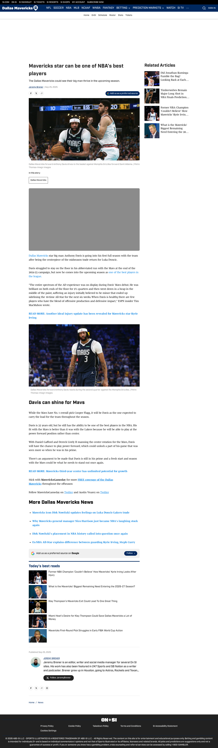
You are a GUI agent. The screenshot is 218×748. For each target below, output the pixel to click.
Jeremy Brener (36, 87)
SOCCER (58, 8)
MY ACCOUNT (78, 2)
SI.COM (5, 2)
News (40, 703)
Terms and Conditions (130, 726)
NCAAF (86, 8)
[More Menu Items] (187, 8)
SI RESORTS (52, 2)
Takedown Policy (100, 726)
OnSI (94, 15)
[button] (123, 8)
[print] (47, 688)
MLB (76, 8)
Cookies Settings (48, 731)
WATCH (170, 8)
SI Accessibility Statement (165, 726)
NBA (68, 8)
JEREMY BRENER (51, 658)
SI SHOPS (65, 2)
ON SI (14, 2)
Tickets (128, 15)
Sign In (212, 8)
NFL (48, 8)
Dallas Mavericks (38, 180)
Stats (120, 15)
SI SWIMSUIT (25, 2)
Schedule (102, 15)
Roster (112, 15)
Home (86, 15)
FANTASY (108, 8)
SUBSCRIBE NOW (95, 2)
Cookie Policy (74, 726)
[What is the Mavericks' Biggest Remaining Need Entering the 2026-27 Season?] (166, 130)
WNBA (96, 8)
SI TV (181, 8)
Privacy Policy (46, 726)
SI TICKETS (39, 2)
